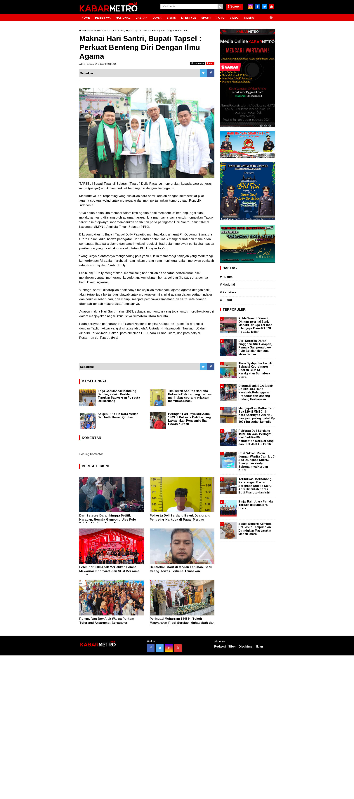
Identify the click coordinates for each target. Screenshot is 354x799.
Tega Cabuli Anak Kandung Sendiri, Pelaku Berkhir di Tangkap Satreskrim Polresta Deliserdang (119, 395)
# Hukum (226, 276)
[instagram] (250, 6)
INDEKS (249, 17)
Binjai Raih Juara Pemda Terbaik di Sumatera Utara (255, 505)
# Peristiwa (228, 292)
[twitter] (264, 6)
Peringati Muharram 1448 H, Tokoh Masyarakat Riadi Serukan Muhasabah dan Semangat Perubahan (182, 623)
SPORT (206, 17)
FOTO (220, 17)
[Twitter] (203, 73)
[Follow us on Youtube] (178, 648)
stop (210, 63)
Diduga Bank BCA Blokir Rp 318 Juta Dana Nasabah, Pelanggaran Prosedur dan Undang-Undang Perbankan (255, 392)
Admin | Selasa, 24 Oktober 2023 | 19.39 (97, 64)
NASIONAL (123, 17)
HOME (85, 17)
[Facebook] (210, 73)
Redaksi (220, 646)
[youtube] (271, 6)
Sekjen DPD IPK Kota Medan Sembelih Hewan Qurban (118, 415)
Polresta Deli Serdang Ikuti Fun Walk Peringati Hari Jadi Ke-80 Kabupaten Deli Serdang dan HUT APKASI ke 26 (256, 437)
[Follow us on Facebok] (151, 648)
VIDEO (234, 17)
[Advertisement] (146, 353)
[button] (271, 16)
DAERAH (142, 17)
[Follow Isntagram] (169, 648)
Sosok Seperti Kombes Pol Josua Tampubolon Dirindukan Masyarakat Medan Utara (255, 528)
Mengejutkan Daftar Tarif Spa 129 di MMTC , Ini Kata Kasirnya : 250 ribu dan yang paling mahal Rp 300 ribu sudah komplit (256, 415)
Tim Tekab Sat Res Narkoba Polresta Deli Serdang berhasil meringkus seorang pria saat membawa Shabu (190, 395)
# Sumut (226, 300)
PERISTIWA (103, 17)
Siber (232, 646)
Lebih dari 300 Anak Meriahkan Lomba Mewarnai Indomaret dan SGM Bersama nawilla (109, 571)
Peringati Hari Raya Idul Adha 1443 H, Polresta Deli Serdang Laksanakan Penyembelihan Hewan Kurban (189, 418)
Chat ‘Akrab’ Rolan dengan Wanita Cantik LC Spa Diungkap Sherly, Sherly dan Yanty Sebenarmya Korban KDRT (256, 462)
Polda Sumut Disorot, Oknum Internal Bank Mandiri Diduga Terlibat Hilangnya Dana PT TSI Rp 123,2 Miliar (255, 325)
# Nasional (227, 284)
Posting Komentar (91, 454)
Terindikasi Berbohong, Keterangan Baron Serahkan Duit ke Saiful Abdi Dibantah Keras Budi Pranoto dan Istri (255, 485)
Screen (235, 6)
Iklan (259, 646)
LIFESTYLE (188, 17)
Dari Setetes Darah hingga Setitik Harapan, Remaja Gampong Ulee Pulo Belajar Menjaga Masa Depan (107, 519)
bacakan (198, 63)
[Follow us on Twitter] (160, 648)
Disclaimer (246, 646)
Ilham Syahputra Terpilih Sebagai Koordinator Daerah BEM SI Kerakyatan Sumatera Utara (255, 370)
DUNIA (157, 17)
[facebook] (257, 6)
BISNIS (171, 17)
